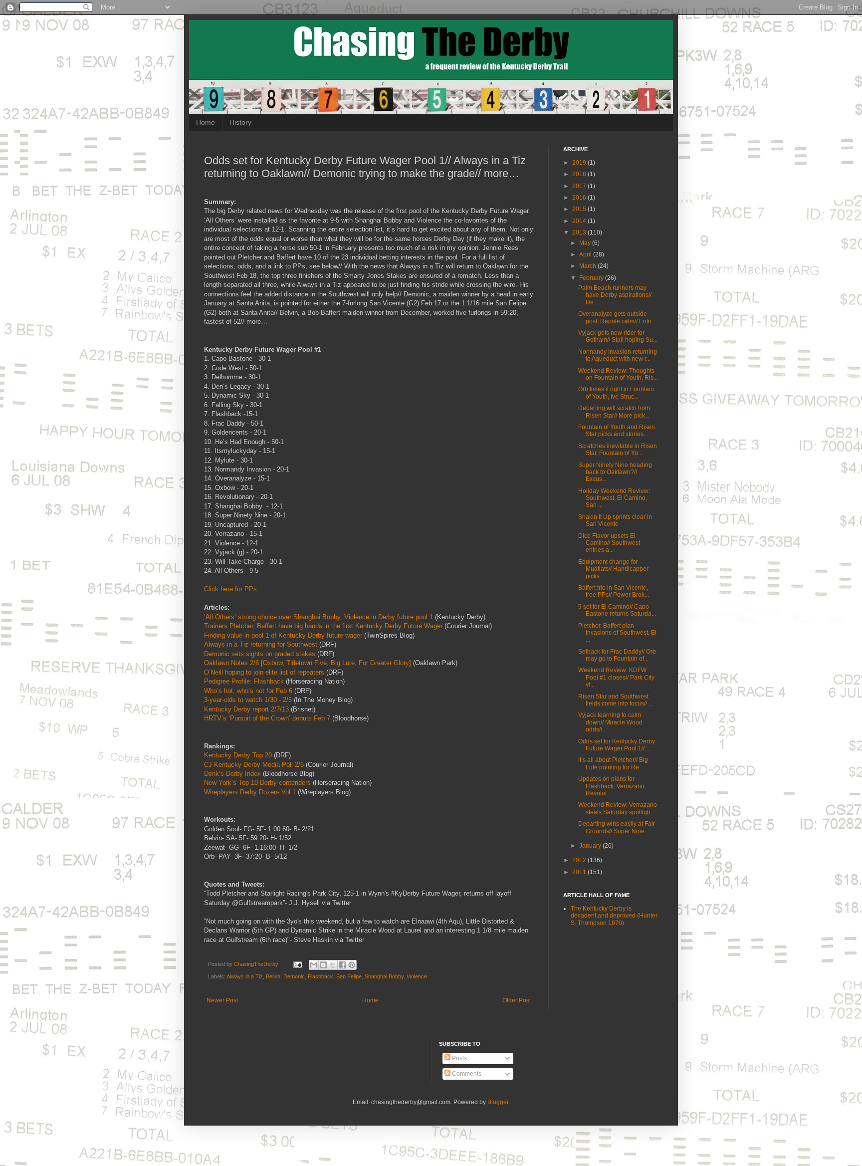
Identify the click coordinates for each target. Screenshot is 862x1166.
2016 (580, 197)
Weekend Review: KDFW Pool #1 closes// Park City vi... (616, 677)
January (591, 845)
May (585, 242)
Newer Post (222, 1000)
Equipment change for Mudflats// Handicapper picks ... (613, 569)
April (586, 254)
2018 (580, 174)
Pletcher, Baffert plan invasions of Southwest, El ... (617, 633)
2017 (580, 186)
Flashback (320, 976)
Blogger (497, 1102)
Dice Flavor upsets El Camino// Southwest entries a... (609, 543)
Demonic (294, 976)
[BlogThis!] (323, 965)
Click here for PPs (230, 589)
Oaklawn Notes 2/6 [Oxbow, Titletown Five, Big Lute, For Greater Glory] (307, 663)
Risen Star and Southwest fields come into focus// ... (615, 700)
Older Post (516, 1000)
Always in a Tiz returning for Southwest (260, 644)
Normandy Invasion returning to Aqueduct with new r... (617, 355)
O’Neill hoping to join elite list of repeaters (264, 672)
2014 (580, 221)
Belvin (273, 976)
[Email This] (314, 965)
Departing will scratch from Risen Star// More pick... (614, 412)
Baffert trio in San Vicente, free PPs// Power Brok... (613, 591)
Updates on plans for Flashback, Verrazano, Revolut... (612, 786)
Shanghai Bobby (384, 976)
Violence (417, 976)
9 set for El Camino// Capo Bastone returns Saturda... (617, 610)
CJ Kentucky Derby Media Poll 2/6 (254, 764)
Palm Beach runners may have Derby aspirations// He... (614, 295)
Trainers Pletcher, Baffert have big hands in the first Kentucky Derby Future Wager (323, 626)
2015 (580, 209)
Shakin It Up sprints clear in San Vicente (615, 520)
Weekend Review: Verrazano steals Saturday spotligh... (617, 808)
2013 (580, 232)
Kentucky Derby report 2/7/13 (246, 709)
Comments (465, 1073)
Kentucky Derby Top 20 (238, 755)
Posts (458, 1058)
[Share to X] (333, 965)
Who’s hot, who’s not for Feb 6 (248, 691)
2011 (580, 872)
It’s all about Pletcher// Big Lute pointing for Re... (613, 763)
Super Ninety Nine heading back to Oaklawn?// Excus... (615, 472)
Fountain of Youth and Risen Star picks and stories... (616, 431)
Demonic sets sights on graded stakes (259, 654)
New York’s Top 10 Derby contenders (257, 782)
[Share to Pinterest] (352, 965)
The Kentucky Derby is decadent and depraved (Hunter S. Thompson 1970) (614, 916)
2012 (580, 860)
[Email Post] (297, 964)
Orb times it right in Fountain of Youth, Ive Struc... (616, 393)
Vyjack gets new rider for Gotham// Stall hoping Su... (617, 336)
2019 (580, 162)
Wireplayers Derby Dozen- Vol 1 (250, 792)
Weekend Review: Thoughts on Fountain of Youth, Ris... (618, 374)
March (588, 265)
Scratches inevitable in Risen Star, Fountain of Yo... (617, 450)
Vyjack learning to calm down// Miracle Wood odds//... (610, 722)
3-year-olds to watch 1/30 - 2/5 (248, 699)
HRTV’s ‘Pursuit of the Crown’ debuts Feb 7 (267, 718)
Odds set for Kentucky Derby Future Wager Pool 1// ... (616, 745)
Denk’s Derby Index (232, 773)
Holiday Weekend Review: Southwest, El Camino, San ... (614, 498)
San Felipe (349, 976)
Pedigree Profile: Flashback (244, 681)
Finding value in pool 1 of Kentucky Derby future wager (283, 635)
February (592, 277)
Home (205, 122)
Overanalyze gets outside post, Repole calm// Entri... (617, 317)
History (240, 122)
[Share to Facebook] (342, 965)
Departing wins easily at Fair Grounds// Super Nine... (616, 827)
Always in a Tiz (244, 976)
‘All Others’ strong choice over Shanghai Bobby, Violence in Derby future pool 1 (318, 617)
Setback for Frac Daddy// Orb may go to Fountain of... (617, 655)
